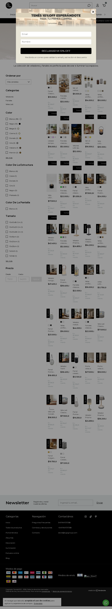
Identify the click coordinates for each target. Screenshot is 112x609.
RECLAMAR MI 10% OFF (56, 50)
